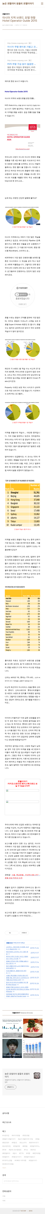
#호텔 (25, 1146)
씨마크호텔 (16, 1135)
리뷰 (4, 1150)
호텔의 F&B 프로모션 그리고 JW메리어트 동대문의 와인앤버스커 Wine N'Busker (17, 989)
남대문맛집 (7, 1146)
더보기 (4, 1168)
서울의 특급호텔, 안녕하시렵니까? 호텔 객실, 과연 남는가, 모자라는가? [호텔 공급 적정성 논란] (17, 978)
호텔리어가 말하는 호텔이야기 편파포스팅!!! (17, 1081)
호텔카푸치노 (35, 1146)
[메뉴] (42, 3)
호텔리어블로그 (30, 1157)
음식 (15, 1153)
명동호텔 (26, 1135)
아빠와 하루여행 (21, 1160)
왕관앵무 (6, 1143)
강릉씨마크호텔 (8, 1164)
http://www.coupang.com (17, 43)
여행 (28, 1153)
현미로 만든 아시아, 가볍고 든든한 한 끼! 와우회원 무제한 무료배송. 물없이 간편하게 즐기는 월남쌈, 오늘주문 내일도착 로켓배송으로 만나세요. (22, 51)
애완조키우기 (17, 1157)
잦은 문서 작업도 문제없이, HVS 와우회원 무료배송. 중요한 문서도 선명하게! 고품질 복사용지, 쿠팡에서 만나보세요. (22, 68)
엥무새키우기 (34, 1143)
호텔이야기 (9, 943)
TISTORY (23, 1211)
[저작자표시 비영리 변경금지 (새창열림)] (32, 933)
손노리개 (23, 1143)
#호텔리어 (6, 1153)
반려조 (33, 1150)
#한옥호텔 (37, 1153)
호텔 (37, 1139)
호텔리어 (6, 1157)
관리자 (30, 1211)
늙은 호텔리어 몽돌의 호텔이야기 (18, 3)
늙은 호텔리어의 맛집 (26, 1139)
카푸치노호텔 (7, 1160)
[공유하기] (12, 933)
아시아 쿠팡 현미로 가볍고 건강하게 (21, 46)
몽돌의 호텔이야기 (9, 1139)
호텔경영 (17, 1146)
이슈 (26, 1150)
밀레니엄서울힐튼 (15, 1150)
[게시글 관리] (15, 933)
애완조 (15, 1143)
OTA (22, 1153)
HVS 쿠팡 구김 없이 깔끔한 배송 (21, 64)
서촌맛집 (6, 1135)
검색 (40, 1181)
